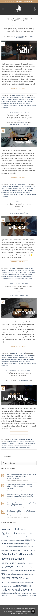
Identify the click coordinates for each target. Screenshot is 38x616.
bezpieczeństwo (14, 537)
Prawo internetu (22, 284)
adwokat (4, 529)
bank (34, 534)
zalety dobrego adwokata (27, 596)
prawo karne (15, 582)
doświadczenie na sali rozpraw (20, 544)
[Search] (34, 9)
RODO (14, 586)
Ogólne (12, 26)
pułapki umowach (6, 586)
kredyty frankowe (19, 567)
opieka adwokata (12, 574)
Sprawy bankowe (22, 26)
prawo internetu (20, 103)
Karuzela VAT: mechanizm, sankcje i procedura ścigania (19, 116)
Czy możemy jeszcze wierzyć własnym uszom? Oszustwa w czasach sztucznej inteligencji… (19, 486)
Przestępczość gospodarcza (19, 112)
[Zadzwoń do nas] (11, 1)
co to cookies (27, 270)
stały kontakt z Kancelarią (17, 105)
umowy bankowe (12, 596)
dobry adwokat (18, 540)
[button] (2, 9)
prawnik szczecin (11, 103)
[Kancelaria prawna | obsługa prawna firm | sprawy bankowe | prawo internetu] (19, 9)
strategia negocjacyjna (9, 593)
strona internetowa (30, 105)
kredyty (9, 567)
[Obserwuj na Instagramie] (7, 1)
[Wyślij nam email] (9, 1)
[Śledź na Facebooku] (5, 1)
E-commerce (10, 370)
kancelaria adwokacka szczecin (26, 272)
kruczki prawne (31, 567)
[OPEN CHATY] (33, 611)
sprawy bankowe (23, 586)
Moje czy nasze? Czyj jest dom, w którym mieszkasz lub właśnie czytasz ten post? (20, 495)
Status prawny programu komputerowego (19, 374)
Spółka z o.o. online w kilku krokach (19, 205)
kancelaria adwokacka (14, 550)
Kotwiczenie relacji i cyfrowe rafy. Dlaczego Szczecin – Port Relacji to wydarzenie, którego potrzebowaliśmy (21, 513)
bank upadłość (5, 537)
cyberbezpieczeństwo (6, 540)
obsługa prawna (14, 570)
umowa (4, 596)
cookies (10, 99)
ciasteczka (30, 97)
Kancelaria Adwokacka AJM (20, 99)
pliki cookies (27, 101)
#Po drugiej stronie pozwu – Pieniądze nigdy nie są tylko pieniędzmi (21, 504)
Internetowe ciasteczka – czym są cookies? (19, 287)
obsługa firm (5, 570)
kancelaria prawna (18, 101)
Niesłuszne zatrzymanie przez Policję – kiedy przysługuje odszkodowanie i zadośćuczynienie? (21, 476)
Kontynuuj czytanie (19, 88)
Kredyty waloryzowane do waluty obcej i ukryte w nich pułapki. (19, 29)
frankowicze (11, 546)
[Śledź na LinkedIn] (13, 1)
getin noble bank (20, 546)
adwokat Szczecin (6, 97)
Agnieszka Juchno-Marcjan (24, 37)
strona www (4, 107)
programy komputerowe (23, 276)
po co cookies (23, 274)
